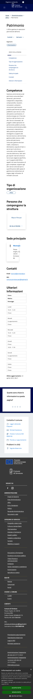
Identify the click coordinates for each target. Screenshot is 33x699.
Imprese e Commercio (14, 532)
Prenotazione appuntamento (16, 635)
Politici (10, 508)
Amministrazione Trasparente (17, 652)
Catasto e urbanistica (14, 538)
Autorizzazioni (12, 569)
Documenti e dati (13, 514)
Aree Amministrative (14, 499)
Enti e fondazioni (13, 505)
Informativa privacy (14, 665)
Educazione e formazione (15, 553)
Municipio (16, 245)
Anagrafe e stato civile (14, 523)
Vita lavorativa (12, 529)
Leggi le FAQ (11, 640)
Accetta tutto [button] (16, 688)
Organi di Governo (13, 497)
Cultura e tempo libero (14, 526)
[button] (16, 696)
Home (7, 15)
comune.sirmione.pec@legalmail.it (17, 279)
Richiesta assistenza (14, 643)
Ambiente (11, 564)
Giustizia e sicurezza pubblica (17, 556)
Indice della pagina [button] (15, 52)
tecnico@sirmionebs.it (18, 274)
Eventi (10, 598)
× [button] (31, 669)
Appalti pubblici (12, 535)
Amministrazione (17, 15)
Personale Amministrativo (16, 511)
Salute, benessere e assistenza (17, 567)
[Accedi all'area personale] (23, 2)
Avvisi (9, 587)
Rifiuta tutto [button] (16, 692)
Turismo (10, 541)
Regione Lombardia (12, 2)
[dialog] (16, 683)
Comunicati (11, 584)
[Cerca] (26, 8)
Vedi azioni (19, 37)
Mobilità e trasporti (13, 544)
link (8, 684)
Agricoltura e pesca (13, 572)
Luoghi (10, 596)
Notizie (10, 581)
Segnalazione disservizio (15, 638)
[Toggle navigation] (4, 7)
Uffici (7, 18)
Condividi (10, 37)
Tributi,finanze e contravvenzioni (13, 559)
